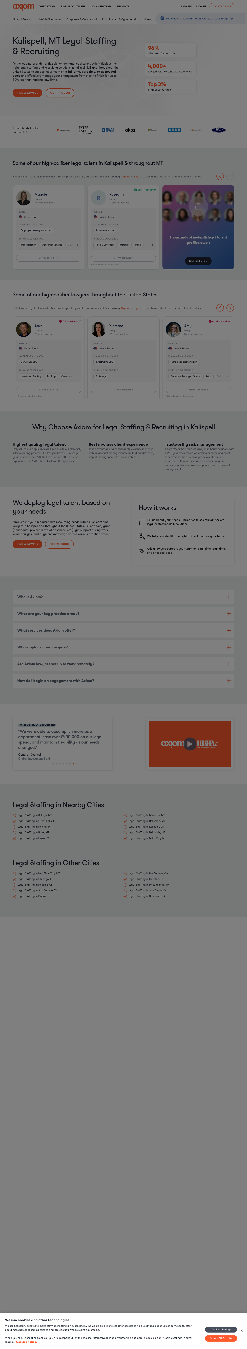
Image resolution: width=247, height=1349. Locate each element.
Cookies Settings (221, 1329)
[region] (123, 1331)
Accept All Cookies (221, 1338)
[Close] (241, 1330)
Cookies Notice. (26, 1342)
